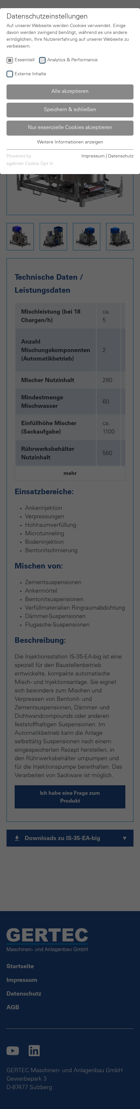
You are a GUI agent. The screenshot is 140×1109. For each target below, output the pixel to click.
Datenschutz (120, 156)
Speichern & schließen (70, 109)
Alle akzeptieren (70, 91)
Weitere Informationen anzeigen (70, 142)
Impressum (93, 156)
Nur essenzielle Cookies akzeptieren (70, 127)
